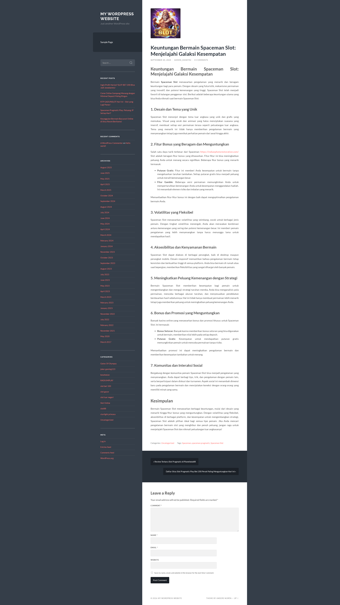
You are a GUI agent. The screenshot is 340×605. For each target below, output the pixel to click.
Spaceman (186, 443)
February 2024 (106, 240)
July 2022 (104, 319)
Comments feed (107, 452)
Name (154, 535)
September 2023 (107, 263)
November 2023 (107, 252)
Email (154, 547)
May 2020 (105, 336)
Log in (103, 441)
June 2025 (105, 173)
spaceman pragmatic (201, 443)
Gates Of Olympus (108, 363)
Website (155, 560)
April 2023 (105, 291)
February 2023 (106, 302)
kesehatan (105, 375)
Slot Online (105, 403)
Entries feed (105, 447)
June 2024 (105, 218)
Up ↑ (236, 598)
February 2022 (106, 325)
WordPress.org (107, 458)
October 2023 (106, 257)
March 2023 (105, 297)
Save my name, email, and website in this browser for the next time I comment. (184, 573)
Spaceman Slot (217, 443)
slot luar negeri (107, 397)
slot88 (103, 408)
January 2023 (106, 308)
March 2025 (105, 190)
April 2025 (105, 184)
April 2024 (105, 229)
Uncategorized (106, 420)
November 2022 (107, 314)
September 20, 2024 (161, 60)
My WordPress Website (117, 16)
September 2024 (107, 201)
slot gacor (104, 391)
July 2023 (104, 274)
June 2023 (105, 280)
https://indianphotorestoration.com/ (219, 151)
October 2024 (106, 195)
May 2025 (105, 179)
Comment (156, 505)
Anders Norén (223, 598)
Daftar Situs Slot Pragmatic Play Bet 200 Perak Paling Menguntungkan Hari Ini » (201, 471)
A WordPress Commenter (111, 143)
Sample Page (106, 42)
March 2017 (105, 342)
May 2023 (105, 286)
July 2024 (104, 212)
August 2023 (106, 269)
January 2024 (106, 246)
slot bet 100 (105, 386)
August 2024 (106, 207)
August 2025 (106, 167)
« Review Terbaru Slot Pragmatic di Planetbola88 (174, 461)
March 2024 (105, 235)
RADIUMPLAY (106, 380)
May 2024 (105, 224)
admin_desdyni (182, 60)
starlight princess (108, 414)
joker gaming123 (107, 369)
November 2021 (107, 331)
